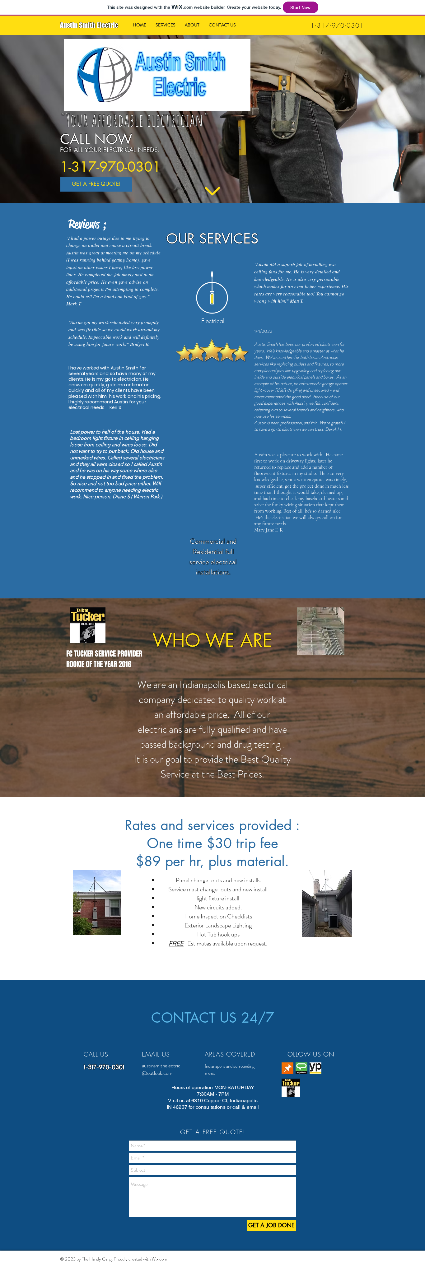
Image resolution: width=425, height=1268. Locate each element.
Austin (69, 25)
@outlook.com (157, 1073)
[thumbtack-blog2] (287, 1068)
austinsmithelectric (161, 1065)
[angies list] (301, 1068)
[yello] (315, 1068)
